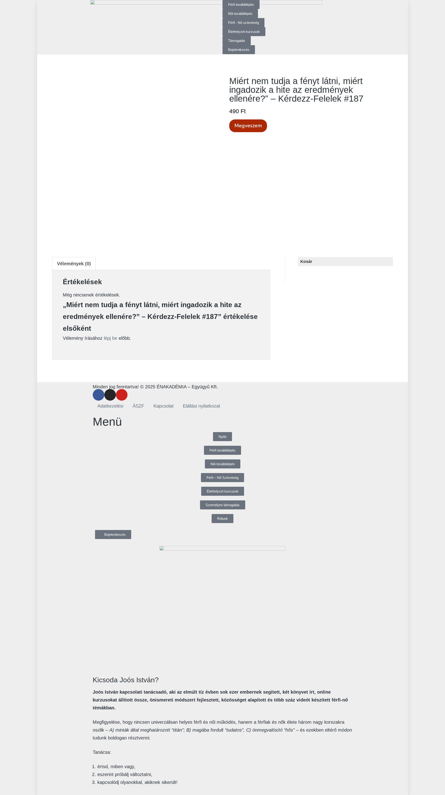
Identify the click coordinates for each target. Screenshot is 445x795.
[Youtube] (121, 395)
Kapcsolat (163, 405)
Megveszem (248, 125)
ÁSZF (138, 405)
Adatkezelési (110, 405)
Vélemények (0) (74, 263)
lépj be (110, 338)
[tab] (74, 263)
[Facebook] (98, 395)
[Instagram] (110, 395)
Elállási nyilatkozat (201, 405)
